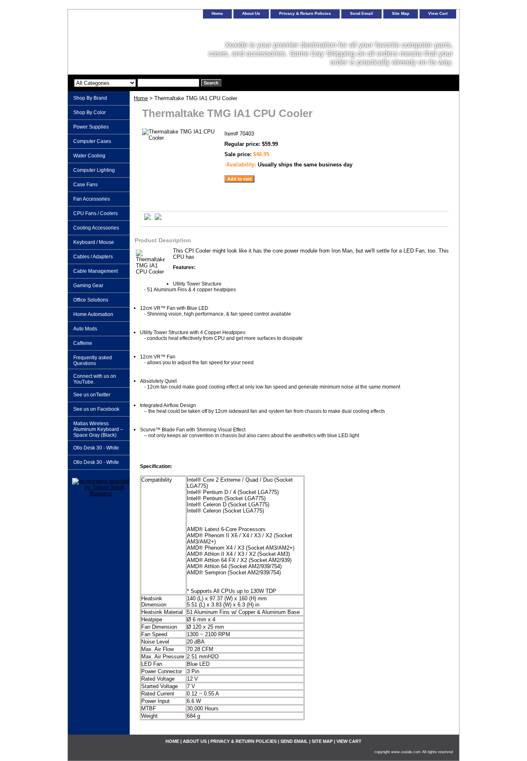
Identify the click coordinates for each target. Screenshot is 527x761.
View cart (438, 13)
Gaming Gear (88, 285)
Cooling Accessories (96, 228)
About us (251, 13)
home (217, 13)
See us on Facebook (96, 409)
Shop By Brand (90, 98)
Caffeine (82, 343)
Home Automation (93, 314)
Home (141, 98)
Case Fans (85, 184)
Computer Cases (92, 141)
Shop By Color (89, 112)
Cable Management (95, 271)
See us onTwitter (91, 395)
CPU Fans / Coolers (95, 213)
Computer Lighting (94, 170)
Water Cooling (89, 156)
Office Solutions (90, 300)
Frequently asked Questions (92, 360)
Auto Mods (85, 329)
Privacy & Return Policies (305, 13)
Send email (361, 13)
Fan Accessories (91, 199)
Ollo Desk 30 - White (96, 448)
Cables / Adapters (93, 257)
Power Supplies (91, 127)
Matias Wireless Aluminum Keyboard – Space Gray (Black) (98, 429)
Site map (400, 13)
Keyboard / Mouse (93, 242)
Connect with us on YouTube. (94, 379)
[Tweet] (147, 218)
